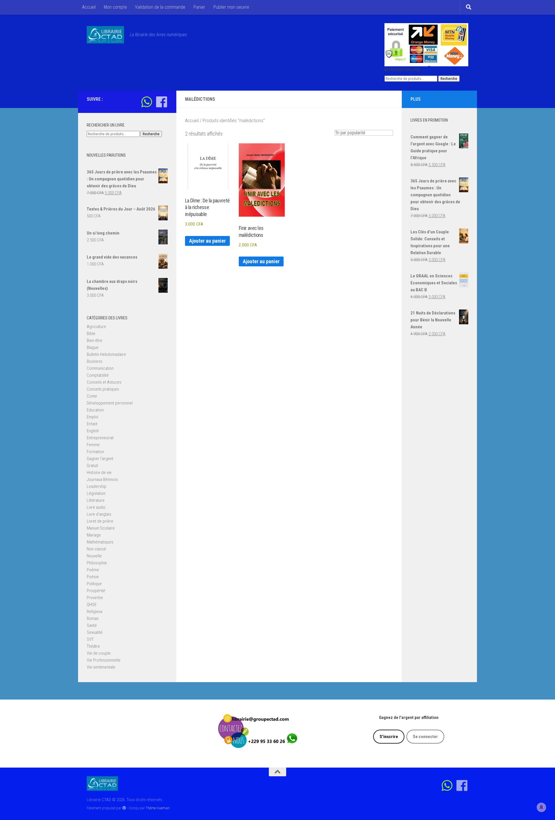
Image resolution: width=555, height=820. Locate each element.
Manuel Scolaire (101, 528)
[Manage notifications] (541, 807)
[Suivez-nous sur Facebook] (161, 102)
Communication (100, 368)
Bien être (94, 340)
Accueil (89, 7)
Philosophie (97, 562)
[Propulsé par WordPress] (124, 808)
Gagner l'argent (100, 458)
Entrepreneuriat (100, 437)
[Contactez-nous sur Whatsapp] (146, 102)
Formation (95, 451)
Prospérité (96, 590)
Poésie (93, 576)
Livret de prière (100, 521)
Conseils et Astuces (104, 382)
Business (94, 361)
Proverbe (95, 597)
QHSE (92, 604)
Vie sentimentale (101, 667)
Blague (93, 347)
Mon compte (115, 7)
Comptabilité (98, 375)
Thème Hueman (158, 808)
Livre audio (96, 507)
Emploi (92, 417)
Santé (92, 625)
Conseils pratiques (103, 389)
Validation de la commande (160, 7)
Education (95, 410)
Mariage (94, 535)
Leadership (96, 486)
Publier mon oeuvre (231, 7)
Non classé (96, 549)
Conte (92, 396)
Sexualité (95, 632)
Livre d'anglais (99, 514)
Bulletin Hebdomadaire (106, 354)
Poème (93, 569)
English (93, 430)
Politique (94, 583)
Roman (93, 618)
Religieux (94, 611)
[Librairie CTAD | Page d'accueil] (105, 34)
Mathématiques (100, 542)
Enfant (92, 424)
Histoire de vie (99, 472)
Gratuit (92, 465)
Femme (93, 444)
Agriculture (96, 326)
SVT (90, 639)
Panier (199, 7)
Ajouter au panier (207, 241)
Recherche (449, 78)
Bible (91, 333)
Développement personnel (110, 403)
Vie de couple (99, 653)
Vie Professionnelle (104, 660)
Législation (96, 493)
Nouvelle (94, 556)
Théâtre (93, 646)
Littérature (96, 500)
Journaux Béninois (102, 479)
